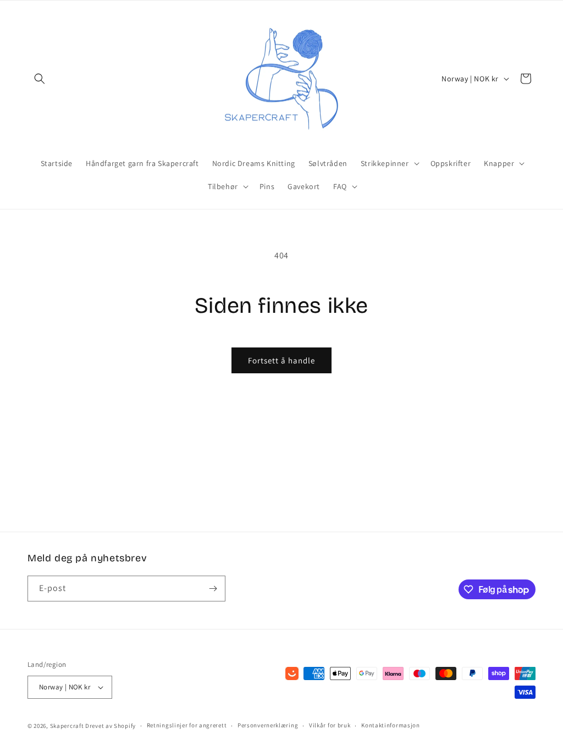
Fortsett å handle (281, 360)
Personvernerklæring (268, 725)
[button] (39, 79)
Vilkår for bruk (330, 725)
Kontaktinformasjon (390, 725)
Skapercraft (67, 726)
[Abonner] (213, 588)
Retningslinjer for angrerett (187, 725)
